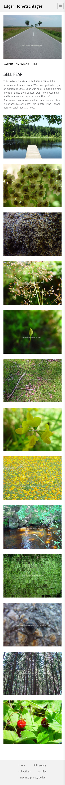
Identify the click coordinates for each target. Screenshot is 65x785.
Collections (25, 771)
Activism (9, 64)
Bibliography (39, 765)
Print (34, 64)
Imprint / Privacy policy (32, 777)
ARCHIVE (42, 771)
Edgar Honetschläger (23, 6)
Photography (22, 64)
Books (22, 765)
